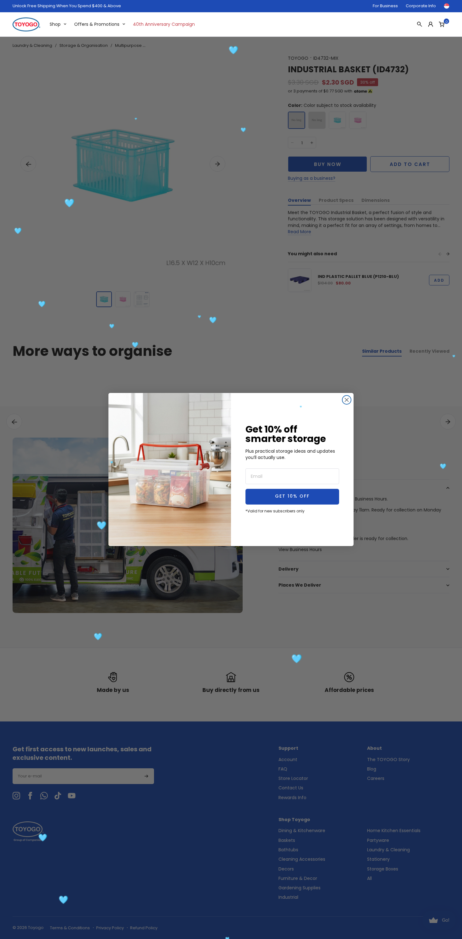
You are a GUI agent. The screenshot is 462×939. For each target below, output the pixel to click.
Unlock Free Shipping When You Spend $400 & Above (67, 6)
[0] (441, 24)
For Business (385, 6)
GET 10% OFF (292, 496)
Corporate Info (421, 6)
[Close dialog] (346, 399)
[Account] (430, 24)
